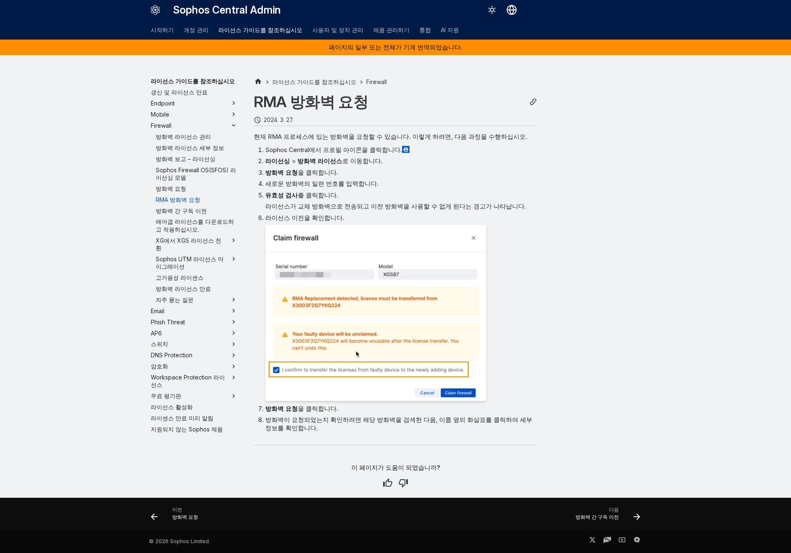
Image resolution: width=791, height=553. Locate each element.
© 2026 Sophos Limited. (179, 541)
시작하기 (162, 29)
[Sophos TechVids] (622, 541)
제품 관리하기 (391, 29)
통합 (425, 29)
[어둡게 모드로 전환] (492, 10)
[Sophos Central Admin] (155, 10)
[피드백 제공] (637, 541)
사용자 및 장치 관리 (337, 29)
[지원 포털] (607, 541)
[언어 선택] (511, 10)
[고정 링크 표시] (533, 102)
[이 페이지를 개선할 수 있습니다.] (403, 483)
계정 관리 (196, 29)
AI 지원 (450, 29)
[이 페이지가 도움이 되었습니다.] (388, 483)
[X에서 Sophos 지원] (592, 541)
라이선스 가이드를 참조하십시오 (260, 29)
